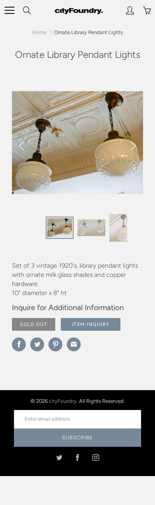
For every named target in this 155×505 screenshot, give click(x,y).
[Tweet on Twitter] (37, 344)
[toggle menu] (9, 10)
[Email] (74, 344)
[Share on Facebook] (19, 344)
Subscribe (77, 437)
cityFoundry (63, 401)
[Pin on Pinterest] (55, 344)
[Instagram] (96, 458)
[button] (133, 146)
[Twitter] (59, 458)
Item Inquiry (91, 324)
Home (39, 32)
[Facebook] (78, 458)
